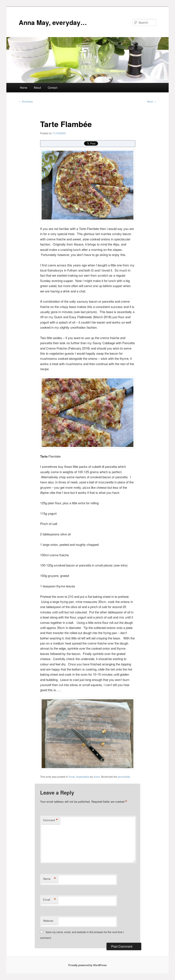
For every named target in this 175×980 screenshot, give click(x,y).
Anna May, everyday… (53, 22)
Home (23, 87)
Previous (26, 101)
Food (72, 777)
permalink (124, 777)
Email (49, 899)
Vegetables (82, 777)
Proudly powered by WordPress (87, 965)
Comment (50, 820)
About (37, 87)
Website (48, 921)
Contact (52, 87)
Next (151, 101)
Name (49, 878)
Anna (96, 777)
